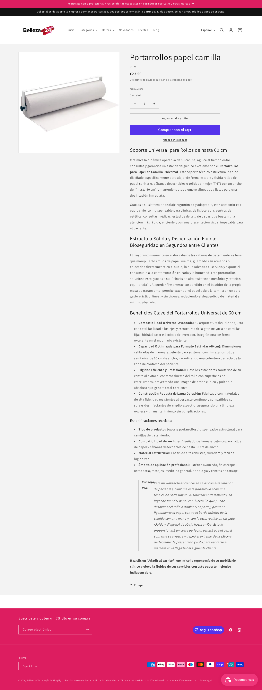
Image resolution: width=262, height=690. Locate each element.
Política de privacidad (104, 680)
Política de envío (156, 680)
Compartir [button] (141, 585)
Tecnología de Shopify (49, 680)
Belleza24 (32, 680)
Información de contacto (182, 680)
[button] (88, 30)
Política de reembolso (77, 680)
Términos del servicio (132, 680)
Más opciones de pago (175, 139)
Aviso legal (206, 680)
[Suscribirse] (87, 629)
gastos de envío (143, 79)
